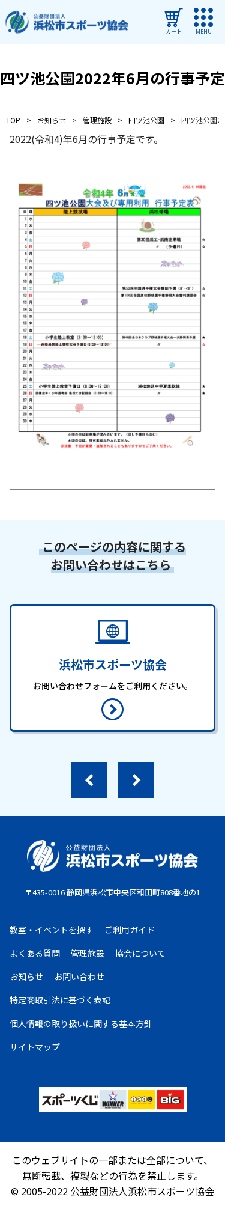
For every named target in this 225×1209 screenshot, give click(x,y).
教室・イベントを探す (52, 930)
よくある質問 (35, 953)
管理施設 (87, 953)
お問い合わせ (79, 976)
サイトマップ (35, 1047)
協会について (140, 953)
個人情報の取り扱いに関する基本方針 (81, 1023)
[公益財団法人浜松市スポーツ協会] (67, 22)
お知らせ (26, 976)
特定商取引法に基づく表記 (60, 1000)
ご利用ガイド (129, 930)
